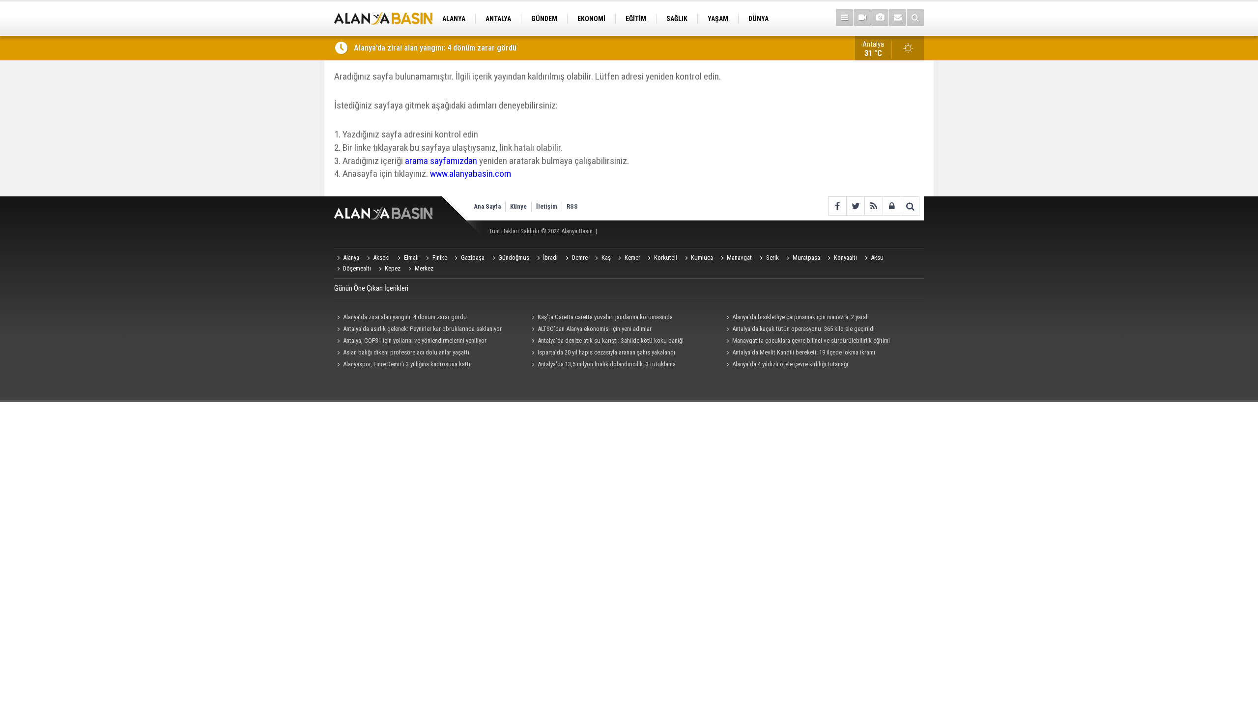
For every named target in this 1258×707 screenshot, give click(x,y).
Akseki (381, 257)
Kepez (392, 268)
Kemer (632, 257)
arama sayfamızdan (441, 160)
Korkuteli (665, 257)
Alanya (351, 257)
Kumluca (702, 257)
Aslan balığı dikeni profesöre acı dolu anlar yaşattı (406, 352)
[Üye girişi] (892, 206)
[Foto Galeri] (879, 17)
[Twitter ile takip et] (855, 206)
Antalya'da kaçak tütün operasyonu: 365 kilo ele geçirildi (803, 328)
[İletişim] (897, 17)
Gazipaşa (473, 257)
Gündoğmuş (513, 257)
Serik (772, 257)
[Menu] (844, 17)
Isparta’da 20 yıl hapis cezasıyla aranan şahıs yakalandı (606, 352)
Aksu (877, 257)
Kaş (606, 257)
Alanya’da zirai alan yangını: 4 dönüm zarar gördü (435, 48)
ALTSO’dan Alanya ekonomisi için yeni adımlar (595, 328)
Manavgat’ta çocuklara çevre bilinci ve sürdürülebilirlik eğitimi (811, 340)
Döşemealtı (357, 268)
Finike (439, 257)
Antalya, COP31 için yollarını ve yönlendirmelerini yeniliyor (414, 340)
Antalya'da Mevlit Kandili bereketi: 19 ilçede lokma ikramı (803, 352)
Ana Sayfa (487, 206)
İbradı (550, 257)
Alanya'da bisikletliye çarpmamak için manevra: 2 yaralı (800, 317)
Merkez (424, 268)
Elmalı (411, 257)
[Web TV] (862, 17)
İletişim (546, 206)
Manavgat (739, 257)
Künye (518, 206)
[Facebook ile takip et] (837, 206)
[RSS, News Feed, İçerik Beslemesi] (873, 206)
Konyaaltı (845, 257)
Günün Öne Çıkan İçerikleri (371, 288)
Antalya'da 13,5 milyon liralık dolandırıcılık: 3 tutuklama (607, 364)
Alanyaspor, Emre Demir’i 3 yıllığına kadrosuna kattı (406, 364)
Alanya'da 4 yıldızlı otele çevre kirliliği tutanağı (790, 364)
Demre (580, 257)
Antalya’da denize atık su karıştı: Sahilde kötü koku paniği (611, 340)
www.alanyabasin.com (470, 173)
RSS (572, 206)
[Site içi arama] (915, 17)
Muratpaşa (806, 257)
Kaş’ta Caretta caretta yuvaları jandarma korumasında (605, 317)
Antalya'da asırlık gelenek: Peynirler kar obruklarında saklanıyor (422, 328)
